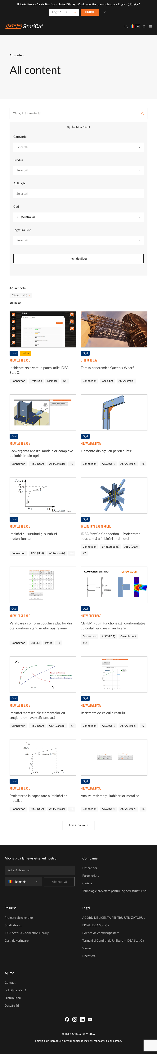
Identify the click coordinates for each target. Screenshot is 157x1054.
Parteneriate (90, 875)
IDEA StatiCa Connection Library (27, 933)
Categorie (19, 136)
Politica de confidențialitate (100, 933)
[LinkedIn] (82, 1019)
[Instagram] (74, 1019)
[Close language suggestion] (104, 12)
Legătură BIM (22, 230)
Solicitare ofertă (15, 990)
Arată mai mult (78, 825)
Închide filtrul (78, 258)
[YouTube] (90, 1019)
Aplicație (19, 183)
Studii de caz (13, 925)
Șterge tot (15, 303)
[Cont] (144, 26)
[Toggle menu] (150, 26)
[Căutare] (126, 26)
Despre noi (89, 868)
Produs (18, 160)
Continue (90, 12)
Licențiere (89, 956)
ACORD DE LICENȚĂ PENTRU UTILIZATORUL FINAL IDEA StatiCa (113, 921)
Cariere (87, 883)
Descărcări (12, 1005)
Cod (16, 206)
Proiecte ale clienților (19, 917)
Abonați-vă (59, 881)
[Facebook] (67, 1019)
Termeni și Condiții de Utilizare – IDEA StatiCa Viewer (113, 944)
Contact (10, 982)
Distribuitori (13, 998)
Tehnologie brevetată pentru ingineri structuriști (114, 891)
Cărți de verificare (17, 940)
